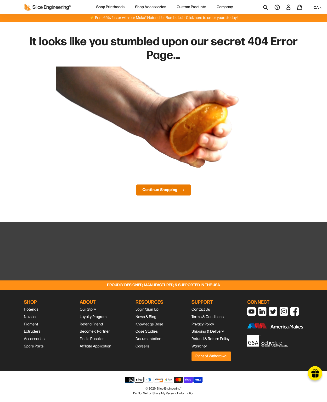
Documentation (148, 339)
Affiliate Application (95, 346)
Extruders (32, 331)
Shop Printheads (110, 7)
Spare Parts (34, 346)
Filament (31, 324)
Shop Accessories (150, 7)
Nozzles (30, 317)
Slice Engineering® (169, 389)
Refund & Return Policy (211, 339)
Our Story (88, 309)
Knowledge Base (149, 324)
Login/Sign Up (146, 309)
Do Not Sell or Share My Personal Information (163, 393)
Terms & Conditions (208, 317)
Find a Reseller (92, 339)
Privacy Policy (203, 324)
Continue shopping (159, 190)
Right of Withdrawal (211, 356)
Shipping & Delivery (208, 331)
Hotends (31, 309)
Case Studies (146, 331)
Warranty (199, 346)
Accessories (34, 339)
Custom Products (191, 7)
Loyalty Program (93, 317)
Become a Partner (95, 331)
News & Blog (145, 317)
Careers (142, 346)
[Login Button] (289, 7)
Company (225, 7)
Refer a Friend (91, 324)
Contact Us (201, 309)
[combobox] (269, 7)
